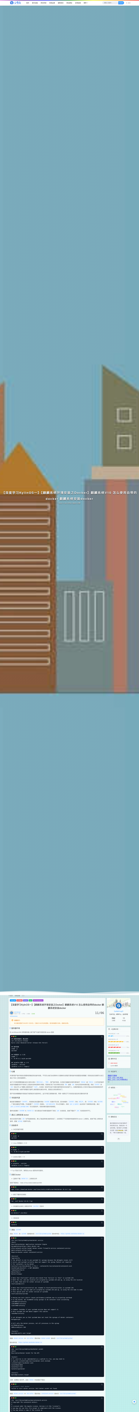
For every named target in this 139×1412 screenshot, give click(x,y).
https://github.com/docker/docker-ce (72, 1233)
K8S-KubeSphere (38, 1000)
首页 (27, 3)
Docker (25, 1000)
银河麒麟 (19, 1000)
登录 (129, 3)
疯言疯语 (43, 3)
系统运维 (52, 3)
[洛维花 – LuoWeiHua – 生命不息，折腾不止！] (16, 3)
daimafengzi (17, 1012)
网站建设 (69, 3)
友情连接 (78, 3)
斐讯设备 (35, 3)
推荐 (85, 3)
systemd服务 (114, 1065)
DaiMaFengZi (118, 1011)
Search (121, 3)
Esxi (30, 1000)
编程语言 (61, 3)
